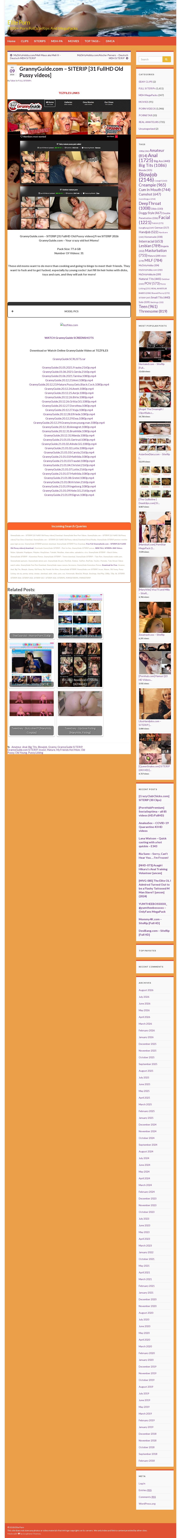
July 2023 (144, 1218)
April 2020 (144, 1339)
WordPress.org (147, 1503)
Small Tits (160, 297)
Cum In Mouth (154, 190)
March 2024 (145, 1184)
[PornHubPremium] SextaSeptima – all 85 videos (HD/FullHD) (153, 811)
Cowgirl (160, 181)
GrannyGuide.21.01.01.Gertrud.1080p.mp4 (69, 439)
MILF (153, 260)
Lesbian (149, 245)
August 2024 (146, 1151)
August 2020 (146, 1312)
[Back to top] (173, 1530)
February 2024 (147, 1191)
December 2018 (147, 1433)
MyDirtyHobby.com (151, 270)
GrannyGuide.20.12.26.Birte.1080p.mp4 (69, 397)
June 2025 (144, 1084)
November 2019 (147, 1373)
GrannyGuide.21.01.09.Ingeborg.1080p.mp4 (69, 486)
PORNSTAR (145, 115)
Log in (142, 1483)
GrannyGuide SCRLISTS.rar (69, 359)
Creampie (152, 185)
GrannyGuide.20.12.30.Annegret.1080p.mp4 (69, 426)
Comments (147, 1496)
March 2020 (145, 1346)
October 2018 (146, 1447)
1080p (144, 151)
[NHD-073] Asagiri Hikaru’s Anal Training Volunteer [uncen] (153, 869)
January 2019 (146, 1426)
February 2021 (147, 1285)
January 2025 (146, 1117)
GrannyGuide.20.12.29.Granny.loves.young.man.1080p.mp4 (69, 422)
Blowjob (42, 746)
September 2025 (148, 1063)
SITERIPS (40, 41)
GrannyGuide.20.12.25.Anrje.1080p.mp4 (69, 392)
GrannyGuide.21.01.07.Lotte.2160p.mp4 (69, 469)
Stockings (157, 302)
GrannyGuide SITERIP (69, 746)
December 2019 (147, 1366)
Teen (148, 306)
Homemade (153, 236)
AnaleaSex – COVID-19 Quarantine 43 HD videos (154, 826)
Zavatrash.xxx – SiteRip (152, 634)
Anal (24, 746)
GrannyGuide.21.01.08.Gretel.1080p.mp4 (69, 477)
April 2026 (144, 1016)
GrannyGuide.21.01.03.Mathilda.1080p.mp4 (69, 456)
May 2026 (144, 1010)
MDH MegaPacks (148, 95)
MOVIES (73, 41)
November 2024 (147, 1131)
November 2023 (147, 1205)
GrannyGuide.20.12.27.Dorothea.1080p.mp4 (69, 405)
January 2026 (146, 1037)
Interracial (151, 241)
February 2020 (147, 1353)
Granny (52, 746)
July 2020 (144, 1319)
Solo (144, 302)
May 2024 (144, 1171)
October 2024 (146, 1137)
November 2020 (147, 1305)
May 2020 (144, 1332)
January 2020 (146, 1359)
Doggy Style (150, 213)
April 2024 (144, 1178)
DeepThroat (150, 206)
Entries (145, 1490)
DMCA (110, 41)
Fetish (158, 223)
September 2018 (148, 1453)
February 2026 (147, 1030)
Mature (51, 749)
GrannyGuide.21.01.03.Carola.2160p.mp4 (69, 452)
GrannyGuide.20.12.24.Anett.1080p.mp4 (69, 388)
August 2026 (146, 990)
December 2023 (147, 1198)
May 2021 (144, 1265)
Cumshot (150, 194)
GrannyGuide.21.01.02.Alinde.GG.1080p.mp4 (69, 443)
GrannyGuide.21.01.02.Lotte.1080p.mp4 (69, 448)
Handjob (148, 232)
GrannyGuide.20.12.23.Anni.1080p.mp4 (69, 380)
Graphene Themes (32, 1533)
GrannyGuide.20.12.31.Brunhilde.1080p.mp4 (69, 431)
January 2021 (146, 1292)
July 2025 (144, 1077)
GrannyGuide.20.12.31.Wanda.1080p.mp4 (69, 435)
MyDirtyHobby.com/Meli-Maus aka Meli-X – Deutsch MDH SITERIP (35, 57)
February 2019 (147, 1420)
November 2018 (147, 1440)
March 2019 (145, 1413)
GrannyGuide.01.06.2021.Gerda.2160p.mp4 (69, 371)
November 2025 (147, 1050)
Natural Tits (150, 278)
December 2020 (147, 1299)
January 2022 (146, 1252)
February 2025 (147, 1111)
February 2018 (147, 1460)
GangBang (146, 227)
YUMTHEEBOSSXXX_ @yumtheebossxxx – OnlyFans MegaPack (153, 907)
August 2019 (146, 1386)
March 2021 (145, 1279)
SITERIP (144, 297)
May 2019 (144, 1406)
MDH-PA (57, 41)
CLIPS (24, 41)
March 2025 (145, 1104)
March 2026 (145, 1023)
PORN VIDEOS (147, 108)
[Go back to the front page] (90, 18)
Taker (13, 80)
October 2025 (146, 1057)
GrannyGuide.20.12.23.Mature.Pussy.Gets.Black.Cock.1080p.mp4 (69, 384)
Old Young (21, 752)
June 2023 (144, 1225)
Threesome (153, 311)
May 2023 (144, 1232)
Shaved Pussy (160, 293)
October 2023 (146, 1211)
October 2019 (146, 1379)
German (161, 227)
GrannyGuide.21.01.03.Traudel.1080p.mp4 (69, 460)
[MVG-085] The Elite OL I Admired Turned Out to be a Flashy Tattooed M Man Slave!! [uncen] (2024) (155, 888)
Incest (42, 749)
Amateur (16, 746)
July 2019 (144, 1393)
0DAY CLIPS (146, 81)
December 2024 (147, 1124)
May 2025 (144, 1090)
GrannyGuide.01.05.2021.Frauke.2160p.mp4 (69, 367)
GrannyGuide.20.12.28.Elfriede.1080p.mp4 (69, 414)
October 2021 (146, 1258)
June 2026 (144, 1003)
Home (11, 41)
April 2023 (144, 1238)
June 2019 (144, 1400)
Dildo (157, 208)
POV (152, 283)
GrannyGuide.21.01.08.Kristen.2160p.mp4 (69, 482)
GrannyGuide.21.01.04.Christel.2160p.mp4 (69, 465)
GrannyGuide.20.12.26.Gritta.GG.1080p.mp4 (69, 401)
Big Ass (162, 161)
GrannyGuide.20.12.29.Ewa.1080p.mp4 (69, 418)
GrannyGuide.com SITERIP (22, 749)
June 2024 (144, 1164)
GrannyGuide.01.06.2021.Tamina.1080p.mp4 (69, 376)
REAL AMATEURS (149, 121)
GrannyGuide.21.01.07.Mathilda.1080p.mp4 (69, 473)
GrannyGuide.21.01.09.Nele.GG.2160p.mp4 (69, 490)
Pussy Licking (35, 752)
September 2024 (148, 1144)
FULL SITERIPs (24, 80)
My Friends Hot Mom (68, 749)
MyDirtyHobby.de (150, 274)
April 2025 (144, 1097)
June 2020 (144, 1326)
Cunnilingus (147, 199)
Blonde (145, 170)
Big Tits (32, 746)
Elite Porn (18, 22)
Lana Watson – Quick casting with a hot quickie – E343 (153, 842)
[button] (69, 311)
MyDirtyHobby (149, 265)
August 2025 (146, 1070)
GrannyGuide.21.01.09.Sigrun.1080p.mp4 (69, 494)
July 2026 (144, 996)
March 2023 (145, 1245)
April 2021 (144, 1272)
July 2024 (144, 1158)
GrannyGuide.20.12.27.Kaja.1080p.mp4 (69, 409)
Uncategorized (147, 128)
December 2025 (147, 1043)
